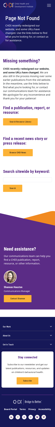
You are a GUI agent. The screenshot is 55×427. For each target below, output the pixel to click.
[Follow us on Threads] (24, 416)
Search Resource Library (20, 122)
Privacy (32, 409)
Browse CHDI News (18, 152)
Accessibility (44, 409)
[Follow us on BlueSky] (37, 416)
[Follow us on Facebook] (17, 416)
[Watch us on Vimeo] (43, 416)
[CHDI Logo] (18, 5)
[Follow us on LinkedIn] (11, 416)
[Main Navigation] (49, 6)
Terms (23, 409)
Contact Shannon (17, 298)
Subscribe (27, 381)
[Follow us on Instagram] (30, 416)
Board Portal (10, 409)
